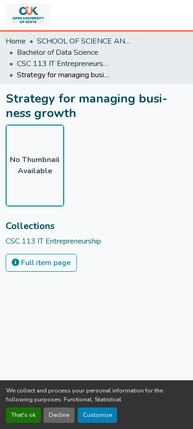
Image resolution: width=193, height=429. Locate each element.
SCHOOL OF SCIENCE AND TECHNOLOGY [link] (84, 41)
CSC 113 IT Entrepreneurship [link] (64, 64)
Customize (97, 415)
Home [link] (16, 41)
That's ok (23, 415)
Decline (59, 415)
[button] (28, 15)
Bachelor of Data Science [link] (57, 52)
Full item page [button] (45, 263)
